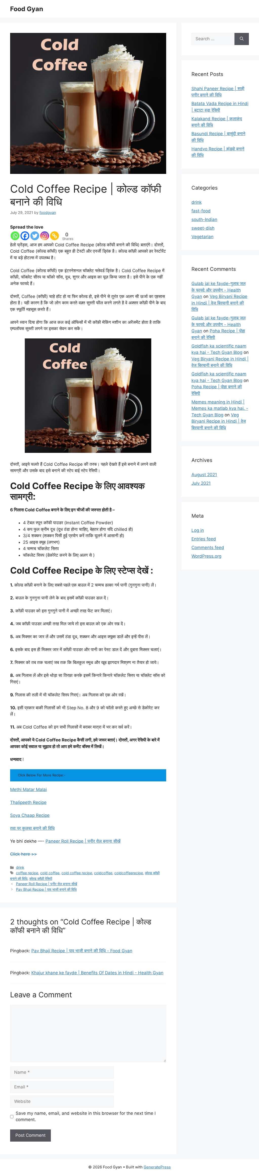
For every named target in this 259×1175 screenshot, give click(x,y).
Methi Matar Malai (28, 789)
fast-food (201, 210)
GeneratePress (157, 1167)
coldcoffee (103, 873)
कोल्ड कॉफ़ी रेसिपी (40, 878)
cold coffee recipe (76, 873)
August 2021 (204, 474)
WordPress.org (206, 556)
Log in (197, 530)
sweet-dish (202, 228)
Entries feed (203, 538)
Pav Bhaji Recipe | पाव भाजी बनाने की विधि (46, 889)
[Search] (241, 39)
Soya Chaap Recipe (30, 815)
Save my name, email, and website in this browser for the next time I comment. (86, 1116)
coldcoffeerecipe (128, 873)
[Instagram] (44, 235)
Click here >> (23, 854)
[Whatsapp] (15, 235)
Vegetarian (202, 236)
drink (20, 867)
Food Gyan (26, 9)
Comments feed (207, 547)
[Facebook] (24, 235)
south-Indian (204, 219)
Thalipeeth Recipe (28, 802)
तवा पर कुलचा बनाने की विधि (32, 828)
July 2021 (201, 483)
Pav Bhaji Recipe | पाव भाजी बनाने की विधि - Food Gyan (81, 950)
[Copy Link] (54, 235)
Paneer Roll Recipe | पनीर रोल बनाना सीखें (83, 841)
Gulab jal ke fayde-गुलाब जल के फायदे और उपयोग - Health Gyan (218, 290)
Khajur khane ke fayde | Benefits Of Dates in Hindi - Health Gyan (97, 972)
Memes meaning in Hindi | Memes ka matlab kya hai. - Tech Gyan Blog (219, 408)
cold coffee (49, 873)
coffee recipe (27, 873)
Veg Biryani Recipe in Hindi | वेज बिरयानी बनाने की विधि (219, 303)
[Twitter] (34, 235)
